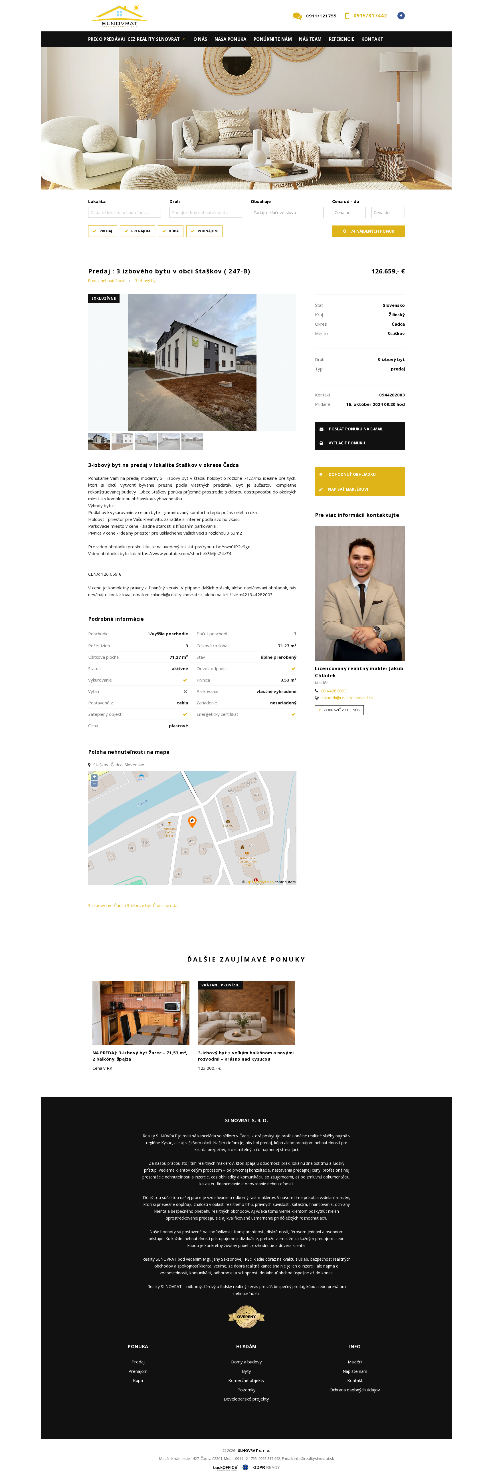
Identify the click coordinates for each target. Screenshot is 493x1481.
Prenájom (140, 231)
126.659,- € (388, 271)
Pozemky (246, 1390)
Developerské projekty (246, 1399)
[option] (246, 118)
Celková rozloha (212, 645)
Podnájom (208, 231)
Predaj (106, 231)
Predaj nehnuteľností (106, 280)
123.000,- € (209, 1068)
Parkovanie (207, 691)
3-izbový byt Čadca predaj (153, 905)
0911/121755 (321, 16)
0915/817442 (370, 15)
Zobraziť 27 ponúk (341, 709)
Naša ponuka (230, 39)
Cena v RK (102, 1068)
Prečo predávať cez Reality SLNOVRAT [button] (134, 39)
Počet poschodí (212, 633)
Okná (93, 725)
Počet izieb (99, 645)
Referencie (341, 39)
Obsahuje (261, 201)
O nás (200, 39)
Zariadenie (207, 703)
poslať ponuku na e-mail (355, 429)
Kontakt (372, 39)
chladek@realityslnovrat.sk (347, 697)
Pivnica (203, 680)
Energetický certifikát (217, 714)
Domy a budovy (246, 1362)
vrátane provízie (220, 985)
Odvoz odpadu (211, 668)
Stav (201, 657)
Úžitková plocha (103, 657)
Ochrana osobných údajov (355, 1390)
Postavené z (100, 703)
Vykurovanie (100, 680)
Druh (174, 201)
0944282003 (334, 691)
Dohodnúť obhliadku (352, 474)
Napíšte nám (355, 1371)
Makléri (355, 1362)
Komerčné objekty (246, 1380)
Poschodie (98, 633)
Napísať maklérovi (347, 489)
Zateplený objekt (105, 714)
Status (94, 668)
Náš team (310, 39)
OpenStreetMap (260, 882)
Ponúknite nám (273, 39)
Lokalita (97, 201)
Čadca (120, 905)
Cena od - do (345, 201)
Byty (246, 1371)
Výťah (93, 691)
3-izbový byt (146, 280)
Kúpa (174, 231)
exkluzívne (104, 298)
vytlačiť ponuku (346, 443)
